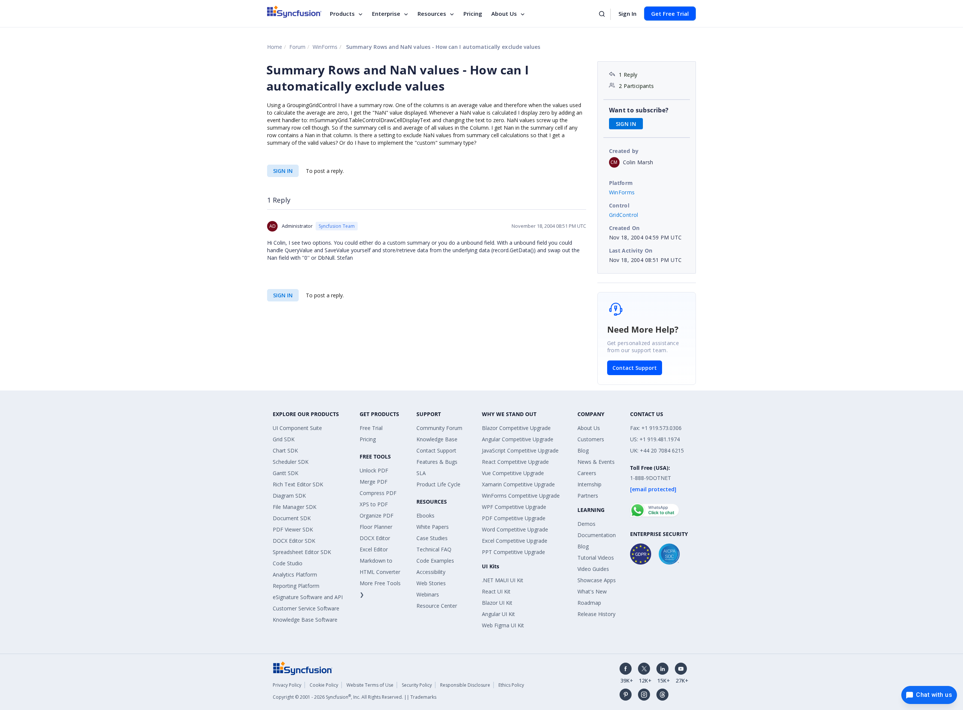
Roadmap (589, 602)
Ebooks (425, 515)
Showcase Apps (596, 580)
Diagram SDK (289, 495)
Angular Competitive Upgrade (517, 439)
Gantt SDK (285, 473)
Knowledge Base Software (305, 619)
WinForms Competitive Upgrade (521, 495)
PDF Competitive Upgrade (513, 518)
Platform (621, 182)
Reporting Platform (296, 585)
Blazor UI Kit (497, 602)
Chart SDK (285, 450)
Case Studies (432, 538)
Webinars (427, 594)
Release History (596, 614)
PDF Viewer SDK (293, 529)
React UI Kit (496, 591)
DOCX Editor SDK (294, 540)
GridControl (623, 214)
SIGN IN (283, 170)
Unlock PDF (374, 470)
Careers (586, 473)
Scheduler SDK (290, 461)
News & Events (596, 461)
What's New (592, 591)
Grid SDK (284, 439)
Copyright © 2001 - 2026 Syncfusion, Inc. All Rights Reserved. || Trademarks (354, 697)
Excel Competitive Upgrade (514, 540)
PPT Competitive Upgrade (513, 552)
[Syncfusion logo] (294, 12)
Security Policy (417, 685)
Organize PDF (376, 515)
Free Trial (371, 427)
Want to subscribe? (639, 110)
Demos (586, 523)
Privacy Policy (287, 685)
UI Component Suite (297, 427)
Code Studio (287, 563)
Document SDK (292, 518)
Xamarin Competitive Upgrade (518, 484)
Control (619, 205)
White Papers (432, 526)
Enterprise (386, 13)
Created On (624, 228)
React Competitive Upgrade (515, 461)
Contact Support (634, 367)
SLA (421, 473)
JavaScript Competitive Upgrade (520, 450)
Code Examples (435, 560)
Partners (587, 495)
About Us (504, 13)
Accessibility (430, 571)
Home (274, 46)
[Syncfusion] (303, 667)
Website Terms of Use (369, 685)
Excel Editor (374, 549)
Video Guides (593, 568)
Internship (589, 484)
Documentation (596, 535)
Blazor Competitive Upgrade (516, 427)
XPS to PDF (374, 504)
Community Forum (439, 427)
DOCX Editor (375, 538)
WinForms (325, 46)
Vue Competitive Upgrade (513, 473)
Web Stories (431, 583)
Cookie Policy (324, 685)
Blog (583, 450)
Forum (297, 46)
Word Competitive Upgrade (515, 529)
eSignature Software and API (308, 597)
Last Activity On (631, 250)
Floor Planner (376, 526)
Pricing (472, 13)
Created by (624, 150)
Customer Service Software (306, 608)
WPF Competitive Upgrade (514, 506)
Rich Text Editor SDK (298, 484)
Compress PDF (378, 493)
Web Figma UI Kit (503, 625)
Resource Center (436, 605)
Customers (590, 439)
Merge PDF (373, 481)
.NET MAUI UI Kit (502, 580)
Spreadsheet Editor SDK (302, 552)
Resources (432, 13)
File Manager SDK (294, 506)
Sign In (627, 13)
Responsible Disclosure (465, 685)
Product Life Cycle (438, 484)
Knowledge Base (436, 439)
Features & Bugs (436, 461)
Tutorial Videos (595, 557)
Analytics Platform (295, 574)
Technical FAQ (433, 549)
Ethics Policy (511, 685)
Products (342, 13)
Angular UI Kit (498, 614)
